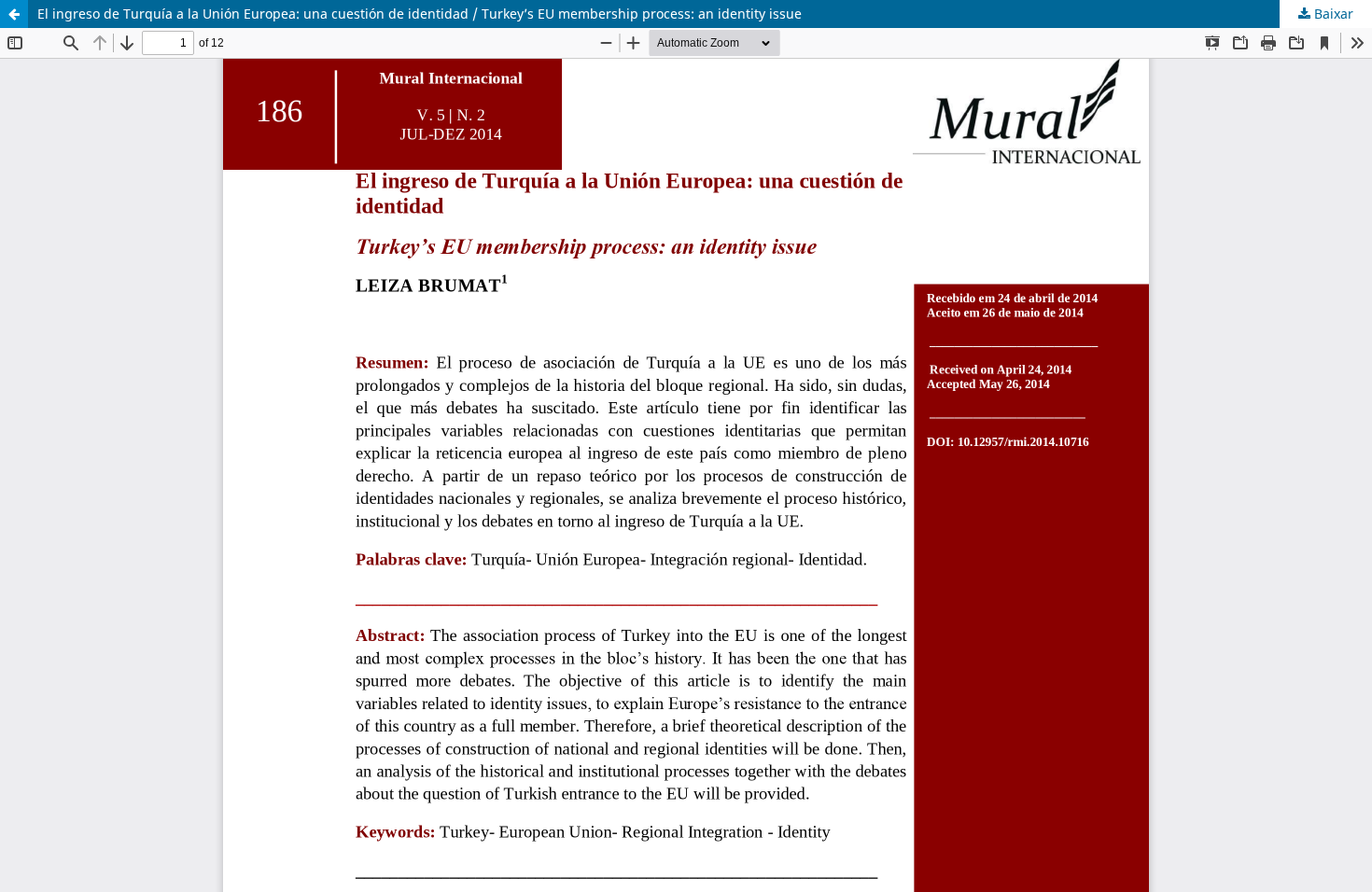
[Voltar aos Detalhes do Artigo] (14, 14)
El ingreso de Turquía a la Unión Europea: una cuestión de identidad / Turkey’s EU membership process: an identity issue (419, 13)
